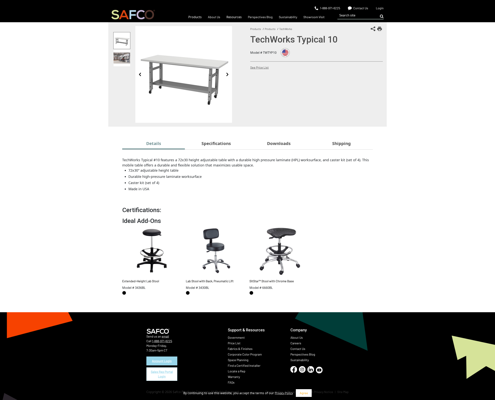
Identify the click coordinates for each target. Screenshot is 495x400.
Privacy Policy (284, 393)
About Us (296, 337)
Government (236, 337)
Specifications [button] (216, 143)
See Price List (259, 67)
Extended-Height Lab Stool (140, 281)
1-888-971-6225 (162, 341)
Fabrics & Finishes (240, 349)
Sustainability (299, 360)
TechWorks (285, 29)
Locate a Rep (236, 371)
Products (255, 29)
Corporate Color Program (245, 354)
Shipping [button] (341, 143)
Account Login (162, 361)
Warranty (234, 377)
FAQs (231, 382)
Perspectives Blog (302, 354)
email (165, 336)
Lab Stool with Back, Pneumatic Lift (210, 281)
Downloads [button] (279, 143)
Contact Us (297, 349)
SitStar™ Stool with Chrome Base (271, 281)
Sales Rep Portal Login (162, 374)
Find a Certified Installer (244, 365)
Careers (295, 343)
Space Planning (238, 360)
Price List (234, 343)
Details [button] (153, 143)
